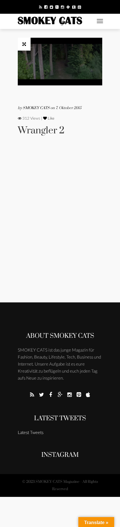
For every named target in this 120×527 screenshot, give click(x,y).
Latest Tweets (60, 418)
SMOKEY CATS (36, 108)
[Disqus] (60, 227)
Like (50, 118)
